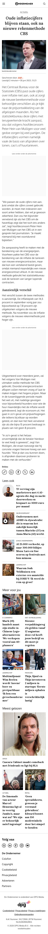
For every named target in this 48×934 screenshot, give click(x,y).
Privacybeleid (21, 911)
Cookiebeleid (8, 911)
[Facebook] (16, 845)
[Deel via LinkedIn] (32, 472)
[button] (36, 911)
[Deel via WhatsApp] (11, 472)
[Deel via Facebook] (18, 472)
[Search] (44, 3)
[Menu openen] (3, 3)
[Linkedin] (10, 845)
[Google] (4, 845)
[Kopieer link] (4, 472)
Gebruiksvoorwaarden (24, 914)
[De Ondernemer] (24, 3)
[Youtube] (28, 845)
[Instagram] (22, 845)
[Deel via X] (25, 472)
